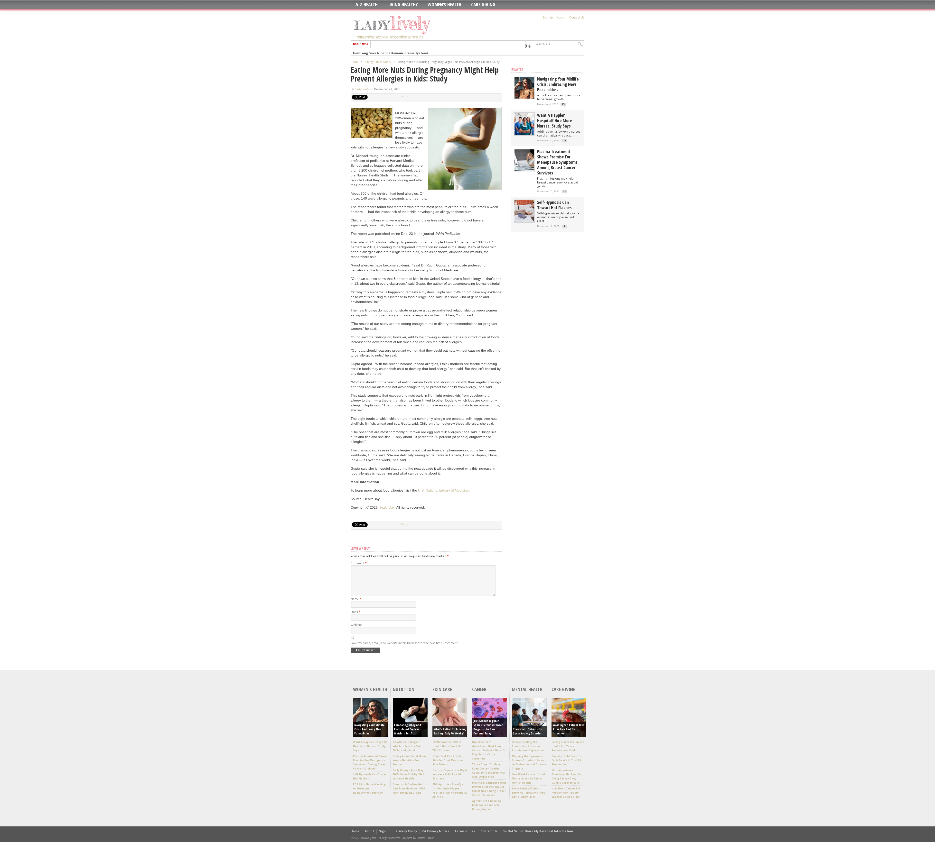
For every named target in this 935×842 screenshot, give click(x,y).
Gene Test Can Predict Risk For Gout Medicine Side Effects (447, 760)
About (561, 17)
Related (517, 69)
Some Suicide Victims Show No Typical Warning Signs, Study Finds (528, 792)
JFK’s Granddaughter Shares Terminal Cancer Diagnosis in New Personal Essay (488, 727)
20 (564, 191)
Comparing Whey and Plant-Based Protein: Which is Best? (407, 729)
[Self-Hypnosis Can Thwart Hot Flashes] (524, 221)
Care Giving (483, 4)
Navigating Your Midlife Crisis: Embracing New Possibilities (558, 84)
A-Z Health (366, 4)
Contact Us (576, 17)
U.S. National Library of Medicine (443, 490)
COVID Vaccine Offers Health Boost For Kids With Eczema (446, 746)
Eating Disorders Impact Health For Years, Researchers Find (568, 746)
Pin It (404, 97)
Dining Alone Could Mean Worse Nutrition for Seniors (409, 760)
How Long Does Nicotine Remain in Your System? (390, 51)
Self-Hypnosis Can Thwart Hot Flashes (554, 205)
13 (564, 140)
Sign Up (547, 17)
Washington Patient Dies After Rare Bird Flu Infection (568, 729)
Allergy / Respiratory (378, 62)
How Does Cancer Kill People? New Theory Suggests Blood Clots (566, 792)
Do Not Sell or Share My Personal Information (538, 831)
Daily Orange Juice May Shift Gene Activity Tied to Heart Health (408, 774)
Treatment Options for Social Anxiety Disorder (527, 731)
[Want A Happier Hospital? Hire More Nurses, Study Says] (524, 134)
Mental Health (527, 689)
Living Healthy (402, 4)
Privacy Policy (406, 831)
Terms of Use (465, 831)
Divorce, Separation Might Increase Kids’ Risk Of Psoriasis (449, 774)
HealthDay (386, 507)
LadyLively (362, 89)
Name (356, 599)
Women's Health (370, 689)
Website (356, 625)
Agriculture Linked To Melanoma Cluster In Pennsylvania (486, 805)
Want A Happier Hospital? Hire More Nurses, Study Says (554, 120)
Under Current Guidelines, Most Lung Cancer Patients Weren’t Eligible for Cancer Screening (488, 750)
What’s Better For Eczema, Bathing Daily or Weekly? (450, 731)
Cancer (479, 689)
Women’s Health (444, 4)
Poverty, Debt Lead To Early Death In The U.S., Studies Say (567, 760)
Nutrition (403, 689)
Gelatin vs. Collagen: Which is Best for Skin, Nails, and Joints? (407, 746)
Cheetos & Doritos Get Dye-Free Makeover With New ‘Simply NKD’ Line (409, 788)
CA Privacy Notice (435, 831)
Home (355, 62)
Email (355, 612)
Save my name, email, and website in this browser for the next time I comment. (404, 643)
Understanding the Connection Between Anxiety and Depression (528, 746)
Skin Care (442, 689)
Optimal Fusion (425, 838)
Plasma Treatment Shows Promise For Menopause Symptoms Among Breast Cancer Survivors (557, 162)
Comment (359, 563)
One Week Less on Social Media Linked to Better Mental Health (528, 778)
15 (563, 104)
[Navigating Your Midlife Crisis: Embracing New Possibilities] (524, 97)
